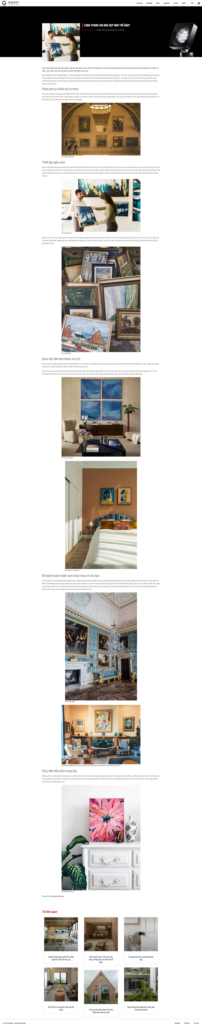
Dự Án (157, 3)
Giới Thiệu (139, 3)
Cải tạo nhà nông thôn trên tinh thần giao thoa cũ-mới (101, 1011)
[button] (192, 3)
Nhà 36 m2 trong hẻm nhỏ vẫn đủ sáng (61, 1008)
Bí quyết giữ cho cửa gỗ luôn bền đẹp (141, 958)
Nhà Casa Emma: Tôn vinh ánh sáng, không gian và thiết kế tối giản (101, 959)
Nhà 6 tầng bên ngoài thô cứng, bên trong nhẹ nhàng (141, 1008)
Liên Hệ (184, 3)
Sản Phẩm (149, 3)
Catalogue (166, 3)
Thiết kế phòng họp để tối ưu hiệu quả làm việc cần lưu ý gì (61, 958)
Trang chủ (86, 30)
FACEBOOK (177, 1023)
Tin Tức (175, 3)
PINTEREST (187, 1023)
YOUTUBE (196, 1023)
